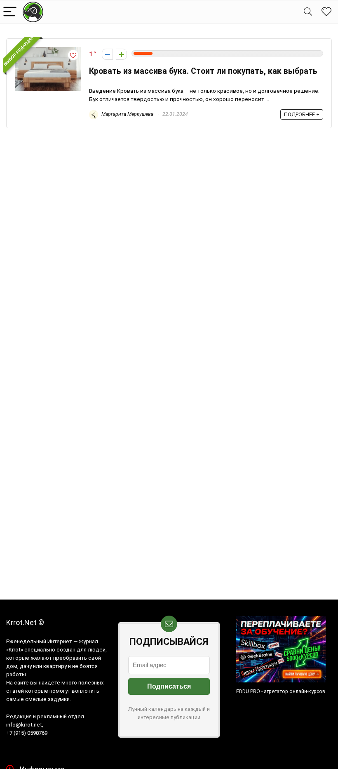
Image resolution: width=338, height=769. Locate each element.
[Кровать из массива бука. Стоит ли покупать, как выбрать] (48, 50)
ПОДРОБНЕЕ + (301, 114)
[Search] (308, 12)
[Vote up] (121, 54)
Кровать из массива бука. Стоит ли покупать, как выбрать (203, 71)
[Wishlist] (326, 12)
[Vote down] (107, 54)
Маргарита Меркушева (126, 114)
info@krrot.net (24, 725)
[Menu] (10, 12)
